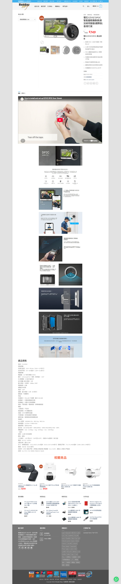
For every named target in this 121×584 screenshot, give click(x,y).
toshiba (64, 554)
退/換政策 (75, 1)
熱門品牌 (59, 1)
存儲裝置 (74, 557)
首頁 (85, 14)
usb (76, 554)
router (71, 549)
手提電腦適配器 (66, 559)
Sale (76, 549)
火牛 (72, 559)
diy (66, 535)
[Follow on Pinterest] (31, 547)
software (74, 551)
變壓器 (73, 562)
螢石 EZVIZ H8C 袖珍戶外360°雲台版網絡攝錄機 (49, 485)
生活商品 (49, 6)
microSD (70, 543)
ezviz (90, 79)
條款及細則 (72, 582)
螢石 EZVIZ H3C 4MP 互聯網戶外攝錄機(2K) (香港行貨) (71, 485)
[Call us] (102, 1)
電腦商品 (57, 6)
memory (64, 543)
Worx (63, 557)
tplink (68, 554)
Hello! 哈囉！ (48, 538)
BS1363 (74, 532)
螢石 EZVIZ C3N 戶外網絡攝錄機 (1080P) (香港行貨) (91, 485)
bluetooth (68, 532)
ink (79, 538)
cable (78, 532)
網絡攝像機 (96, 14)
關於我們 (46, 1)
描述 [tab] (19, 93)
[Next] (78, 29)
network (75, 543)
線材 (63, 562)
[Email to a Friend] (91, 83)
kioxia (77, 541)
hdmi (73, 538)
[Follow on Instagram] (22, 547)
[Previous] (42, 29)
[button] (93, 1)
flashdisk (68, 538)
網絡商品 (89, 14)
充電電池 (68, 557)
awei (63, 532)
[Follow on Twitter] (25, 547)
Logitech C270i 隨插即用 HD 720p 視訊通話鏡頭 (27, 485)
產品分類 (52, 1)
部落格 (80, 1)
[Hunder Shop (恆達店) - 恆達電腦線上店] (24, 6)
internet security (66, 541)
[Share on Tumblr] (97, 83)
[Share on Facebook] (85, 83)
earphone (71, 535)
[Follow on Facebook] (98, 1)
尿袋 (79, 557)
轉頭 (63, 565)
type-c (72, 554)
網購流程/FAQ (67, 1)
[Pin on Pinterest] (94, 83)
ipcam (92, 79)
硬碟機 (76, 559)
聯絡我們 (86, 1)
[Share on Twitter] (88, 83)
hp (76, 538)
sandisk (64, 551)
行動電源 (68, 562)
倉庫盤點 (46, 533)
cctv (87, 79)
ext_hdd (76, 535)
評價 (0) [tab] (23, 93)
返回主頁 (39, 1)
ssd (79, 551)
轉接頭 (78, 562)
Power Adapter (65, 546)
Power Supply (65, 549)
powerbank (73, 546)
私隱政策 (66, 582)
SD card (69, 551)
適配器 (67, 565)
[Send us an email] (100, 1)
